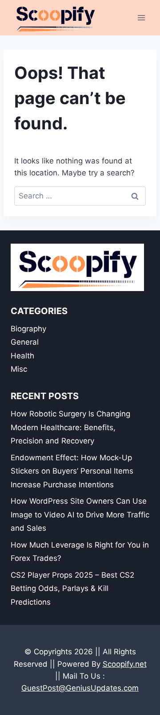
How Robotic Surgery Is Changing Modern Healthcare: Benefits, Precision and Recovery (70, 427)
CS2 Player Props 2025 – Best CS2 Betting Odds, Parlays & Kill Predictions (72, 588)
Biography (28, 328)
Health (22, 355)
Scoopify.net (125, 664)
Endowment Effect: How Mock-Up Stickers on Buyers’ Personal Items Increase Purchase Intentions (72, 471)
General (25, 342)
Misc (19, 369)
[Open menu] (141, 17)
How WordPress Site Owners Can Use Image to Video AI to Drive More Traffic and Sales (80, 514)
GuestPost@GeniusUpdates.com (80, 688)
